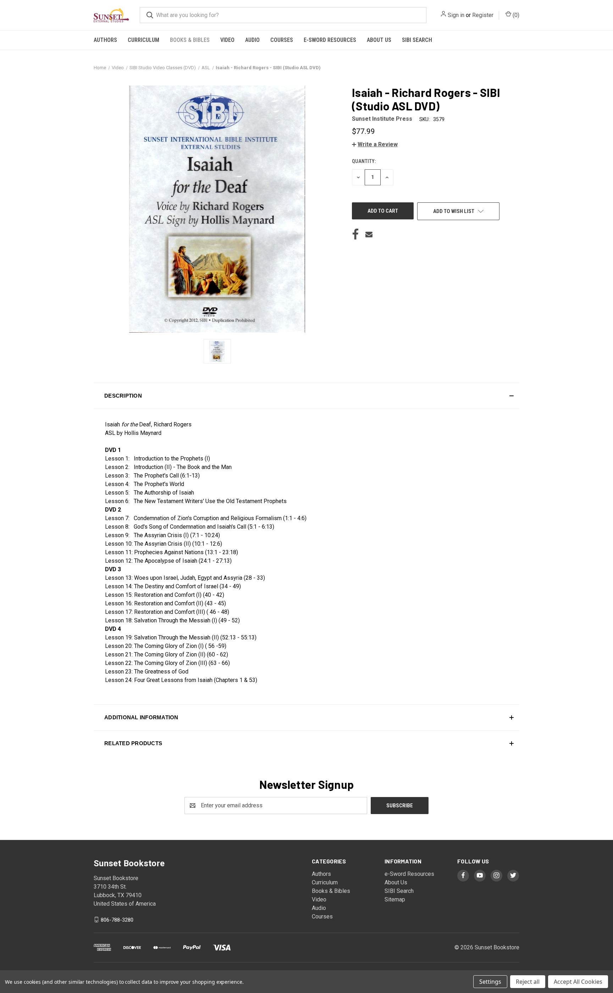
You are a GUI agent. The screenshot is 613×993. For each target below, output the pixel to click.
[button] (375, 144)
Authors (105, 40)
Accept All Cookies (578, 982)
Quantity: (364, 161)
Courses (281, 40)
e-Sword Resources (330, 40)
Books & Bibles (190, 40)
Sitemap (395, 899)
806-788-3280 (117, 919)
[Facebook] (355, 234)
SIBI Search (417, 40)
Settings (490, 982)
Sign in (456, 15)
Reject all (528, 982)
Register (482, 15)
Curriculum (143, 40)
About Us (379, 40)
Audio (252, 40)
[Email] (368, 234)
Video (227, 40)
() (515, 15)
